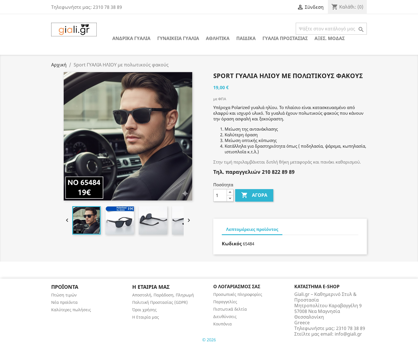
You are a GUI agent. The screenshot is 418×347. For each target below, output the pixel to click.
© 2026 (209, 339)
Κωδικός (232, 243)
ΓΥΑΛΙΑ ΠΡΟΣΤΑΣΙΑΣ (285, 38)
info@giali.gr (348, 334)
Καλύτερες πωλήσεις (71, 309)
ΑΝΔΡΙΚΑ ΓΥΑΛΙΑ (131, 38)
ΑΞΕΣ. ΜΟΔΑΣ (329, 38)
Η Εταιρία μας (145, 317)
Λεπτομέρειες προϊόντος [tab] (252, 229)
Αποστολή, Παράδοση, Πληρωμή (163, 295)
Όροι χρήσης (144, 309)
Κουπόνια (222, 324)
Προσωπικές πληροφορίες (237, 294)
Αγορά (254, 195)
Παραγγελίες (225, 301)
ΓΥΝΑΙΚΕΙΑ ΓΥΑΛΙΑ (178, 38)
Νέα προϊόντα (64, 302)
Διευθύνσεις (225, 316)
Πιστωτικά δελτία (230, 309)
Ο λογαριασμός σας (236, 286)
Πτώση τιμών (64, 295)
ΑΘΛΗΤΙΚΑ (217, 38)
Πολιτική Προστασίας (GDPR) (160, 302)
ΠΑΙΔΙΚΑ (246, 38)
